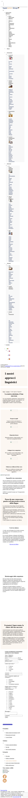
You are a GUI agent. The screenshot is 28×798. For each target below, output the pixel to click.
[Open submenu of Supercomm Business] (6, 15)
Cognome (20, 659)
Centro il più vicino (10, 663)
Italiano (11, 696)
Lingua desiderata (9, 689)
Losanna (11, 669)
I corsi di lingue (11, 56)
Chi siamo (10, 266)
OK (20, 796)
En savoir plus (16, 796)
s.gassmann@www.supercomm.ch (13, 366)
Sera (10, 682)
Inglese (10, 693)
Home (4, 391)
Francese (11, 691)
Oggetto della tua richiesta (11, 686)
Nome (19, 658)
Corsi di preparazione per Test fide (12, 138)
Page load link (4, 790)
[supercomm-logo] (11, 8)
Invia (6, 717)
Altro (10, 709)
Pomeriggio (11, 681)
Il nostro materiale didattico (11, 168)
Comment (7, 715)
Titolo (6, 655)
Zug (10, 670)
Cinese (10, 704)
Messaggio (8, 711)
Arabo (10, 703)
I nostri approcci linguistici (11, 287)
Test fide (9, 231)
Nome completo (9, 656)
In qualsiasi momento (14, 684)
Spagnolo (11, 697)
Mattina (11, 679)
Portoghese (11, 699)
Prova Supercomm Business (11, 17)
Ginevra (11, 666)
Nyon (10, 667)
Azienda (7, 391)
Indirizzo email (8, 661)
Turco (10, 701)
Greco (10, 700)
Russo (10, 707)
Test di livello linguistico (11, 198)
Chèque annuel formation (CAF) (11, 82)
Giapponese (12, 706)
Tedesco (11, 694)
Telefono (7, 674)
